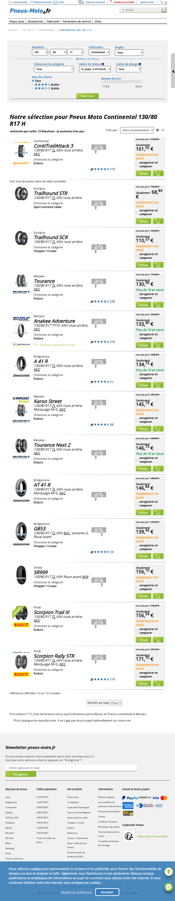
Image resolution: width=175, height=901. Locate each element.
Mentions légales (106, 797)
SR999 (40, 572)
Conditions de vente (107, 821)
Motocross (72, 833)
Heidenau (10, 822)
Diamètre (38, 47)
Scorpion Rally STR (54, 656)
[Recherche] (164, 10)
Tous (37, 81)
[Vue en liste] (157, 130)
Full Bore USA (11, 817)
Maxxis (8, 827)
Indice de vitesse (90, 64)
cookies (35, 869)
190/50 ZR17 (42, 817)
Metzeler (9, 833)
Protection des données (109, 811)
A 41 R (41, 361)
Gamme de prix (111, 78)
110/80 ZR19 (42, 827)
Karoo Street (48, 401)
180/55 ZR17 (42, 812)
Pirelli (8, 853)
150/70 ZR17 (42, 833)
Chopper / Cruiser (75, 822)
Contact (102, 816)
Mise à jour (87, 96)
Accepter (107, 892)
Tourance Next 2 (52, 445)
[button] (168, 871)
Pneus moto (73, 797)
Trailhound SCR (51, 237)
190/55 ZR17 (42, 822)
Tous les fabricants (14, 858)
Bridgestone (11, 802)
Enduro (70, 827)
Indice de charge (127, 64)
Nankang (9, 848)
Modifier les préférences (76, 892)
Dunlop (8, 812)
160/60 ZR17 (42, 807)
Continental (10, 807)
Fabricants (96, 47)
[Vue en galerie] (162, 130)
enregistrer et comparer (148, 164)
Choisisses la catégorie (49, 64)
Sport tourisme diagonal (78, 812)
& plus (55, 84)
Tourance (44, 281)
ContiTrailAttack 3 (53, 146)
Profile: (119, 47)
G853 (39, 528)
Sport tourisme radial (77, 817)
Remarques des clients (109, 826)
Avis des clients (42, 77)
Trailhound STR (50, 193)
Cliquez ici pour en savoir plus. (152, 836)
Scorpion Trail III (51, 612)
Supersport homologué (78, 807)
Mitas (8, 843)
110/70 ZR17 (42, 797)
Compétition (73, 802)
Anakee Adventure (54, 321)
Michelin (9, 838)
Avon (7, 797)
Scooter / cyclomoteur (77, 838)
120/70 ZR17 (42, 802)
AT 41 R (42, 485)
